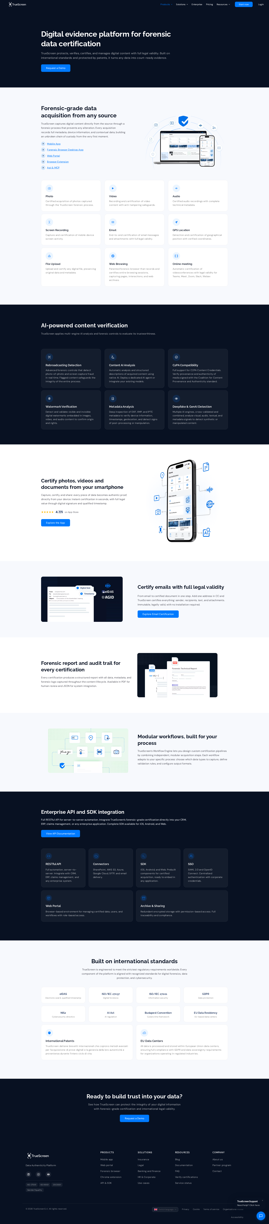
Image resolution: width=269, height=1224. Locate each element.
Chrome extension (110, 1177)
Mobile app (106, 1159)
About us (217, 1159)
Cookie (196, 1209)
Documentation (184, 1165)
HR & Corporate (147, 1177)
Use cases (143, 1183)
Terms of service (211, 1209)
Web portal (106, 1165)
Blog (177, 1159)
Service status (183, 1183)
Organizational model (233, 1209)
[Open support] (261, 1216)
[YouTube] (48, 1174)
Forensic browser (110, 1171)
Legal (141, 1165)
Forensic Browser (57, 149)
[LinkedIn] (28, 1174)
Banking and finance (149, 1171)
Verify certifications (186, 1177)
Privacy (185, 1209)
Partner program (221, 1165)
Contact (217, 1171)
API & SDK (106, 1183)
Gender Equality (34, 1190)
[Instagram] (38, 1174)
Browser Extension (58, 161)
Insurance (143, 1159)
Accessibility (237, 1217)
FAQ (177, 1171)
